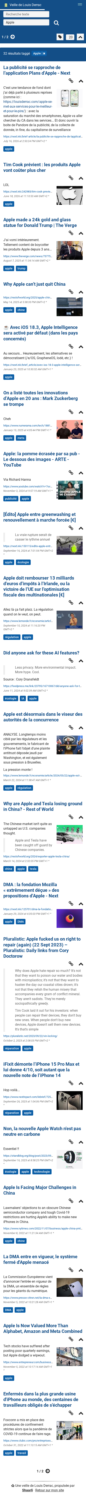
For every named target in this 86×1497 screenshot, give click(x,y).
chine (21, 310)
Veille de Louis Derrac (25, 5)
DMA (21, 921)
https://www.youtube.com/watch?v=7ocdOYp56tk (32, 486)
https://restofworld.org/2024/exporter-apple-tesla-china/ (36, 856)
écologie (23, 562)
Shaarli (27, 1490)
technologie (42, 1171)
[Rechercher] (56, 23)
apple (9, 149)
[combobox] (26, 22)
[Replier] (81, 81)
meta (21, 438)
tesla (33, 869)
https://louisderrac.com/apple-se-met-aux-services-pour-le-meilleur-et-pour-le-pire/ (27, 106)
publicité (11, 498)
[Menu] (78, 5)
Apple (37, 53)
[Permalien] (71, 80)
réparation (12, 1048)
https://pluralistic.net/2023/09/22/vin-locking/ (30, 1036)
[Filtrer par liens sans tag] (60, 37)
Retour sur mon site (49, 1490)
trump (21, 268)
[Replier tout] (80, 37)
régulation (12, 637)
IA (23, 698)
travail (22, 1453)
